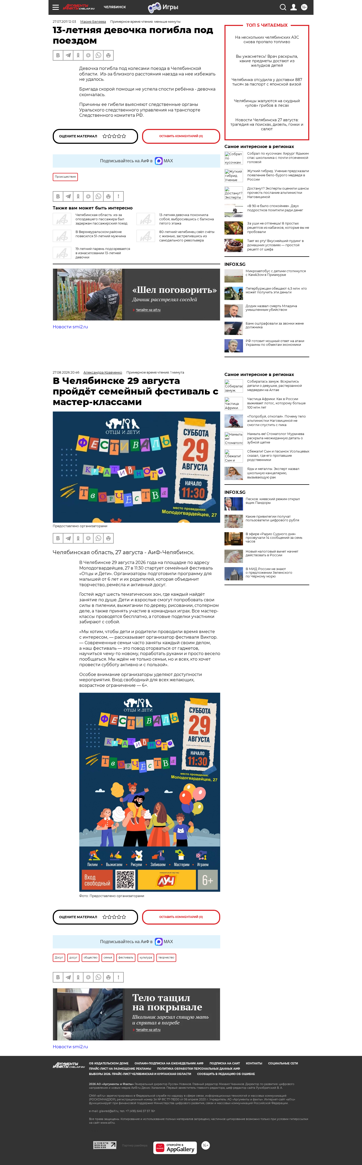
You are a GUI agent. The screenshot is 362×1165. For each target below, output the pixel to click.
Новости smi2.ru (70, 326)
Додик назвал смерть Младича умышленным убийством (271, 308)
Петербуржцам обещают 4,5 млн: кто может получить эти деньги (276, 290)
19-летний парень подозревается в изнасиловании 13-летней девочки (103, 253)
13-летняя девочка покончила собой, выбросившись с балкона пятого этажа (186, 219)
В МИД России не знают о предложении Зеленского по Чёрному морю (269, 572)
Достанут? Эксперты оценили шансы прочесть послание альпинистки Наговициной (278, 192)
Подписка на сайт (225, 1063)
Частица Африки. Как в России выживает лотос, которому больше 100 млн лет (276, 403)
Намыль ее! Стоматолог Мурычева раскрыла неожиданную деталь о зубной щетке (275, 438)
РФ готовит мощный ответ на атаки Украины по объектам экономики (275, 343)
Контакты (254, 1063)
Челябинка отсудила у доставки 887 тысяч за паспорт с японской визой (267, 82)
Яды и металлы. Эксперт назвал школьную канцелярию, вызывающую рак (273, 473)
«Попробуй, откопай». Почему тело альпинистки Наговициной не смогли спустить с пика (276, 420)
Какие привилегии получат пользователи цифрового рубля (272, 518)
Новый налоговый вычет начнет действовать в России (272, 553)
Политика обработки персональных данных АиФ (198, 1068)
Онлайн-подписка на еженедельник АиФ (169, 1063)
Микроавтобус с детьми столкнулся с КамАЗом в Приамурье (276, 273)
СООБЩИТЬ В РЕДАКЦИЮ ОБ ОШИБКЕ (226, 1074)
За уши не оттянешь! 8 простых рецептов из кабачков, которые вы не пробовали (278, 227)
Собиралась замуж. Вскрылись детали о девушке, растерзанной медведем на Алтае (274, 385)
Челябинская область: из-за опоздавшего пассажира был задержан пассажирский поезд (101, 219)
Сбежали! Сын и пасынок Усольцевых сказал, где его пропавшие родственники (278, 455)
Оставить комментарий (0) (181, 136)
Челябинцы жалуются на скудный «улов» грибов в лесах (267, 103)
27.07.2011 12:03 (64, 22)
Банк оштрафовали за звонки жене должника (275, 325)
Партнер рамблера (134, 1145)
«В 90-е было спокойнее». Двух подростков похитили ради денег (275, 208)
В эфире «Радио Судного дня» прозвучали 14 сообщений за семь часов (274, 537)
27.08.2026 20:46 (66, 372)
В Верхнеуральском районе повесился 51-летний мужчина (101, 234)
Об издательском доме (109, 1063)
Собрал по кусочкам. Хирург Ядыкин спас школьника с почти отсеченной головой (278, 157)
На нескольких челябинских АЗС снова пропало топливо (267, 39)
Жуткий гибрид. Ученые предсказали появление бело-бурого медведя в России (278, 175)
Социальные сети (283, 1063)
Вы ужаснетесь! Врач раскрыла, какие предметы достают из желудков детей (267, 61)
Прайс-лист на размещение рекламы (120, 1068)
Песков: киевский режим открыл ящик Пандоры (273, 501)
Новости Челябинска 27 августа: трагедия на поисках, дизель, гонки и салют (267, 124)
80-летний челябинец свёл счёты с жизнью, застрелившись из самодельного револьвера (186, 236)
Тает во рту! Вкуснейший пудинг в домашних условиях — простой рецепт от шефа (275, 245)
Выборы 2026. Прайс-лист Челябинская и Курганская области (140, 1074)
